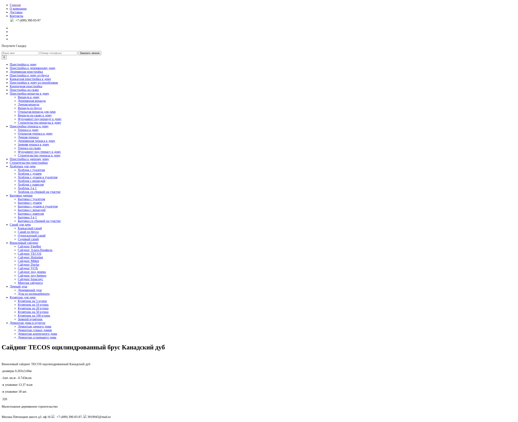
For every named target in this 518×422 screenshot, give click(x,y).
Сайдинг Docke (28, 264)
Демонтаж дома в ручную (27, 323)
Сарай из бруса (28, 232)
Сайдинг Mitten (28, 261)
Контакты (16, 16)
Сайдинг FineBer (29, 246)
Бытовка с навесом (31, 213)
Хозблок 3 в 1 (27, 188)
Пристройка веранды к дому (29, 93)
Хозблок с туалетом (31, 170)
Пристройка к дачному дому (29, 159)
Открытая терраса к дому (35, 133)
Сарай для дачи (20, 224)
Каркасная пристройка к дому (30, 79)
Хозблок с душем (29, 173)
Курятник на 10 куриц (33, 304)
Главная (15, 5)
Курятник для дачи (23, 297)
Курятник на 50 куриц (33, 312)
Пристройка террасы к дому (29, 126)
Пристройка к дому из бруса (29, 75)
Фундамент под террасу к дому (39, 151)
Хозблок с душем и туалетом (37, 177)
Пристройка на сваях (24, 90)
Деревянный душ (30, 290)
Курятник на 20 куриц (33, 308)
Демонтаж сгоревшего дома (37, 337)
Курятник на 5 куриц (32, 301)
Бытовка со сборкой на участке (39, 221)
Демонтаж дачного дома (34, 326)
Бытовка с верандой (32, 210)
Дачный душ (18, 286)
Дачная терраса (28, 137)
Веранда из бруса (30, 108)
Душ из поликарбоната (34, 293)
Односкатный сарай (32, 235)
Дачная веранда (28, 104)
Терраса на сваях (29, 148)
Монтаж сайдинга (30, 283)
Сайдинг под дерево (32, 272)
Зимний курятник (30, 319)
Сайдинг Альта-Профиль (35, 250)
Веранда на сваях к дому (35, 115)
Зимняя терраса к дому (33, 144)
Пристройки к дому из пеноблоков (34, 82)
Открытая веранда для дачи (37, 111)
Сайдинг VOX (28, 268)
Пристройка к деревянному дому (32, 68)
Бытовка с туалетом (31, 199)
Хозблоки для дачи (23, 166)
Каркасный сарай (30, 228)
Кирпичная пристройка (26, 86)
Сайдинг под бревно (32, 275)
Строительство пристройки (29, 162)
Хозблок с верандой (31, 181)
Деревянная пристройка (26, 71)
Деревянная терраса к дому (36, 141)
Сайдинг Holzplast (30, 257)
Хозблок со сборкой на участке (39, 192)
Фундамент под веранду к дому (40, 119)
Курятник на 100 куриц (34, 315)
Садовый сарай (28, 239)
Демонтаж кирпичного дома (37, 333)
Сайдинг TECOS (29, 253)
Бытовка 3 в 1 (27, 217)
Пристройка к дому (23, 64)
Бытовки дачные (21, 195)
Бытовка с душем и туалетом (38, 206)
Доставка (16, 12)
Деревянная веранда (32, 101)
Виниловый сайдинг (24, 242)
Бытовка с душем (30, 202)
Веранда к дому (28, 97)
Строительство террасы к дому (39, 155)
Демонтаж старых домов (35, 330)
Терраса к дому (28, 130)
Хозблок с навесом (31, 184)
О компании (18, 8)
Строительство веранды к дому (39, 122)
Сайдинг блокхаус (30, 279)
